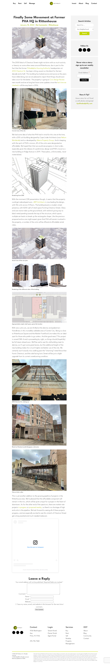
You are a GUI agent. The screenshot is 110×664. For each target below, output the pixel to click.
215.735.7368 (34, 641)
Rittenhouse (53, 25)
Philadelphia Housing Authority (38, 68)
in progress (22, 507)
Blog (85, 633)
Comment (23, 594)
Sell (67, 636)
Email (27, 599)
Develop (68, 638)
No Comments (41, 25)
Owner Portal (52, 633)
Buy (67, 631)
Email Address (84, 73)
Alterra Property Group (45, 140)
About (86, 631)
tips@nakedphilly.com (84, 103)
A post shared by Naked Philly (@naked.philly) (35, 569)
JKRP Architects (39, 202)
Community (87, 636)
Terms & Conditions (91, 660)
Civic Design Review (57, 80)
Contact (86, 638)
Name (27, 596)
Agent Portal (52, 636)
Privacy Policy (84, 660)
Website (27, 602)
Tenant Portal (52, 631)
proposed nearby (35, 507)
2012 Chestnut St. (19, 71)
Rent (67, 633)
